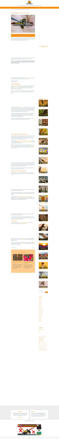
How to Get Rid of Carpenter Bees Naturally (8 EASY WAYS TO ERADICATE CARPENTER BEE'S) (27, 425)
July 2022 (40, 316)
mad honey (39, 348)
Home (24, 7)
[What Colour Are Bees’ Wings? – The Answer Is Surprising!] (43, 227)
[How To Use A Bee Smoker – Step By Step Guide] (43, 189)
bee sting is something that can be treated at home (24, 196)
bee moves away (23, 239)
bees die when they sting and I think (24, 222)
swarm (39, 350)
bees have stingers (15, 85)
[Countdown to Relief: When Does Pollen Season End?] (43, 265)
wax (42, 350)
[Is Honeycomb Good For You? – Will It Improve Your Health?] (43, 217)
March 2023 (40, 306)
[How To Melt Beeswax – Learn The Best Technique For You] (43, 170)
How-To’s (34, 7)
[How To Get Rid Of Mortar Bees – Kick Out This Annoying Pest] (43, 160)
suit (47, 349)
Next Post (33, 247)
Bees (27, 7)
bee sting (41, 342)
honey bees (21, 85)
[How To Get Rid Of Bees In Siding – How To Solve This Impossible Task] (43, 122)
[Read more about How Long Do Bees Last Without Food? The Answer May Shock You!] (18, 257)
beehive (40, 337)
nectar (43, 348)
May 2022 (40, 318)
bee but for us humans (28, 77)
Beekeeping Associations (42, 329)
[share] (35, 425)
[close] (29, 436)
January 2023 (40, 308)
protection (41, 349)
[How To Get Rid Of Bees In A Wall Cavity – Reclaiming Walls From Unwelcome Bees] (43, 103)
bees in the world (15, 87)
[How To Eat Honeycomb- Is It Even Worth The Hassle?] (43, 131)
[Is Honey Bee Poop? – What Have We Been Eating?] (43, 208)
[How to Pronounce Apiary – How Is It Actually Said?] (43, 179)
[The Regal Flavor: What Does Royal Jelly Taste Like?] (43, 275)
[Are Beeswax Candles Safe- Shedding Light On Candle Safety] (43, 236)
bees (40, 342)
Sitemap (19, 417)
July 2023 (40, 301)
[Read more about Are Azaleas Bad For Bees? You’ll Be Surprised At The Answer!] (28, 257)
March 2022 (40, 321)
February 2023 (40, 307)
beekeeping (43, 337)
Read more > (44, 416)
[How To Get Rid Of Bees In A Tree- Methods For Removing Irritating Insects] (43, 112)
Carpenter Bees (43, 343)
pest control (46, 348)
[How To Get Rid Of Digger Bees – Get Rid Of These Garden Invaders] (43, 141)
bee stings (22, 192)
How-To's (40, 332)
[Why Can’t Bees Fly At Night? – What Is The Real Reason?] (43, 246)
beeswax (43, 342)
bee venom (32, 118)
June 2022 (40, 317)
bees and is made (22, 107)
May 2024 (40, 297)
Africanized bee (23, 243)
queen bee (44, 349)
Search (46, 292)
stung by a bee (17, 172)
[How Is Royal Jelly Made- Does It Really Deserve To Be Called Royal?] (43, 150)
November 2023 (41, 298)
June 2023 (40, 302)
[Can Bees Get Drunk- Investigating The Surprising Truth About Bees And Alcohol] (43, 198)
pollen (39, 349)
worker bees (44, 350)
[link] (18, 425)
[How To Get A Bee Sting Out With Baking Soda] (43, 284)
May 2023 (40, 303)
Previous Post (13, 247)
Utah (40, 350)
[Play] (39, 430)
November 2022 (41, 311)
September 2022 (41, 313)
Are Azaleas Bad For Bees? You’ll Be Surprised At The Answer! (28, 262)
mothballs (41, 348)
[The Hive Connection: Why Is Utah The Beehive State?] (43, 255)
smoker (46, 349)
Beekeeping (30, 7)
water (41, 350)
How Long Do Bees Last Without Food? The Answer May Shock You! (17, 261)
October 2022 (40, 312)
